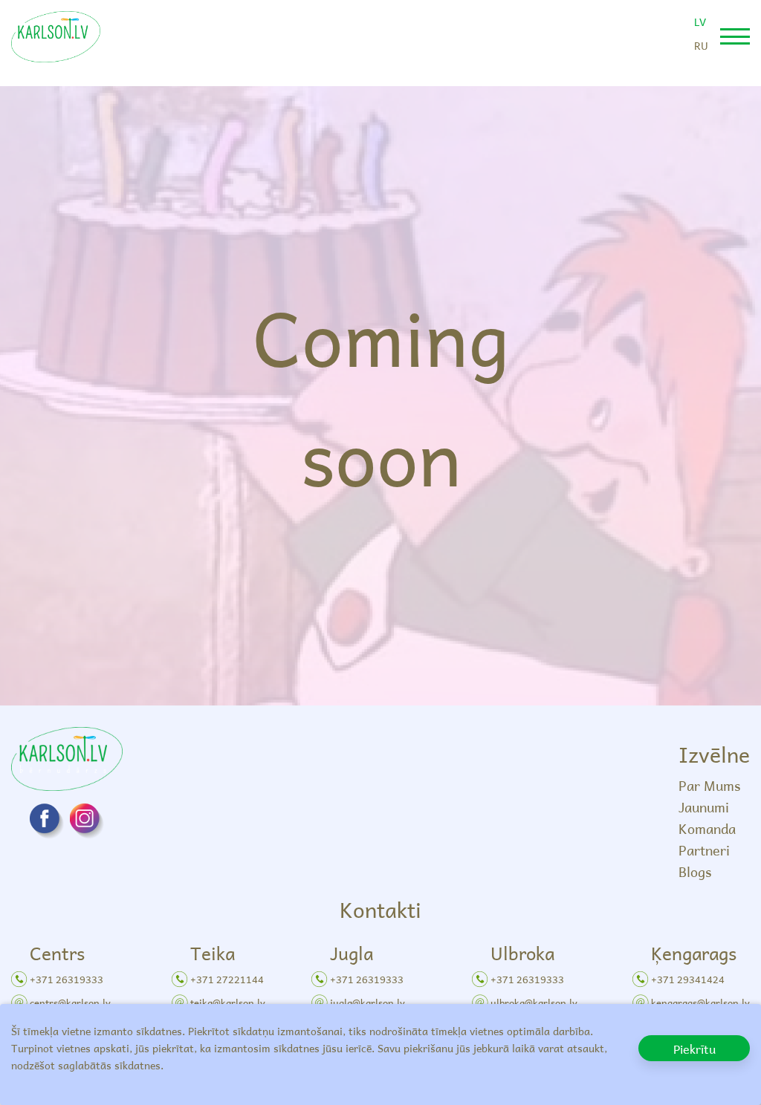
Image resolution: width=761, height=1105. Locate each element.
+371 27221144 (227, 979)
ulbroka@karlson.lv (533, 1002)
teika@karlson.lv (227, 1002)
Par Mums (709, 785)
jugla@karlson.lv (367, 1002)
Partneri (704, 850)
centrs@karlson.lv (70, 1002)
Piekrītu (694, 1048)
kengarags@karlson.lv (700, 1002)
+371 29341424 (688, 979)
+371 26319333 (66, 979)
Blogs (695, 871)
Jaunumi (704, 807)
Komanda (707, 828)
